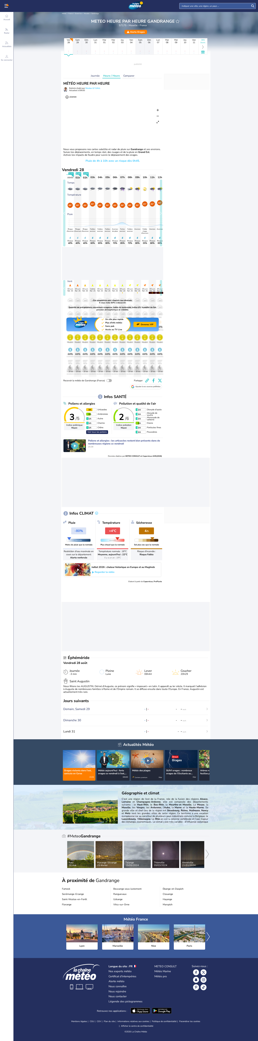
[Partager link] (147, 380)
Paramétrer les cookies (189, 1021)
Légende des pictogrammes (125, 1001)
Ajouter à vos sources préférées (148, 386)
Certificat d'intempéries (122, 976)
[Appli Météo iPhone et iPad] (140, 1011)
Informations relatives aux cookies (133, 1021)
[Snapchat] (196, 980)
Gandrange (95, 14)
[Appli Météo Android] (162, 1011)
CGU (92, 1021)
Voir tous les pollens (97, 432)
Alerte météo (116, 981)
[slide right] (161, 213)
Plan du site (109, 1021)
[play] (74, 445)
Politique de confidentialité (164, 1021)
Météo (64, 14)
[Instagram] (203, 980)
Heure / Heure (111, 75)
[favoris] (177, 21)
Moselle (86, 14)
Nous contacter (118, 996)
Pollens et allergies (81, 404)
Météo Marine (162, 971)
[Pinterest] (196, 987)
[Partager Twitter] (160, 380)
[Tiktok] (203, 987)
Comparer (128, 75)
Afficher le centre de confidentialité (137, 1026)
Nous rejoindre (117, 991)
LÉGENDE (72, 97)
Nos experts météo (120, 971)
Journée (95, 75)
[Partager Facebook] (153, 380)
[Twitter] (203, 972)
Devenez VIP (147, 324)
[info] (96, 513)
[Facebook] (196, 972)
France (70, 14)
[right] (207, 762)
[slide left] (64, 213)
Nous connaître (118, 986)
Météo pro (160, 976)
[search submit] (253, 6)
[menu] (6, 6)
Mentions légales (79, 1021)
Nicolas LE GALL (92, 88)
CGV (99, 1021)
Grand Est (78, 14)
